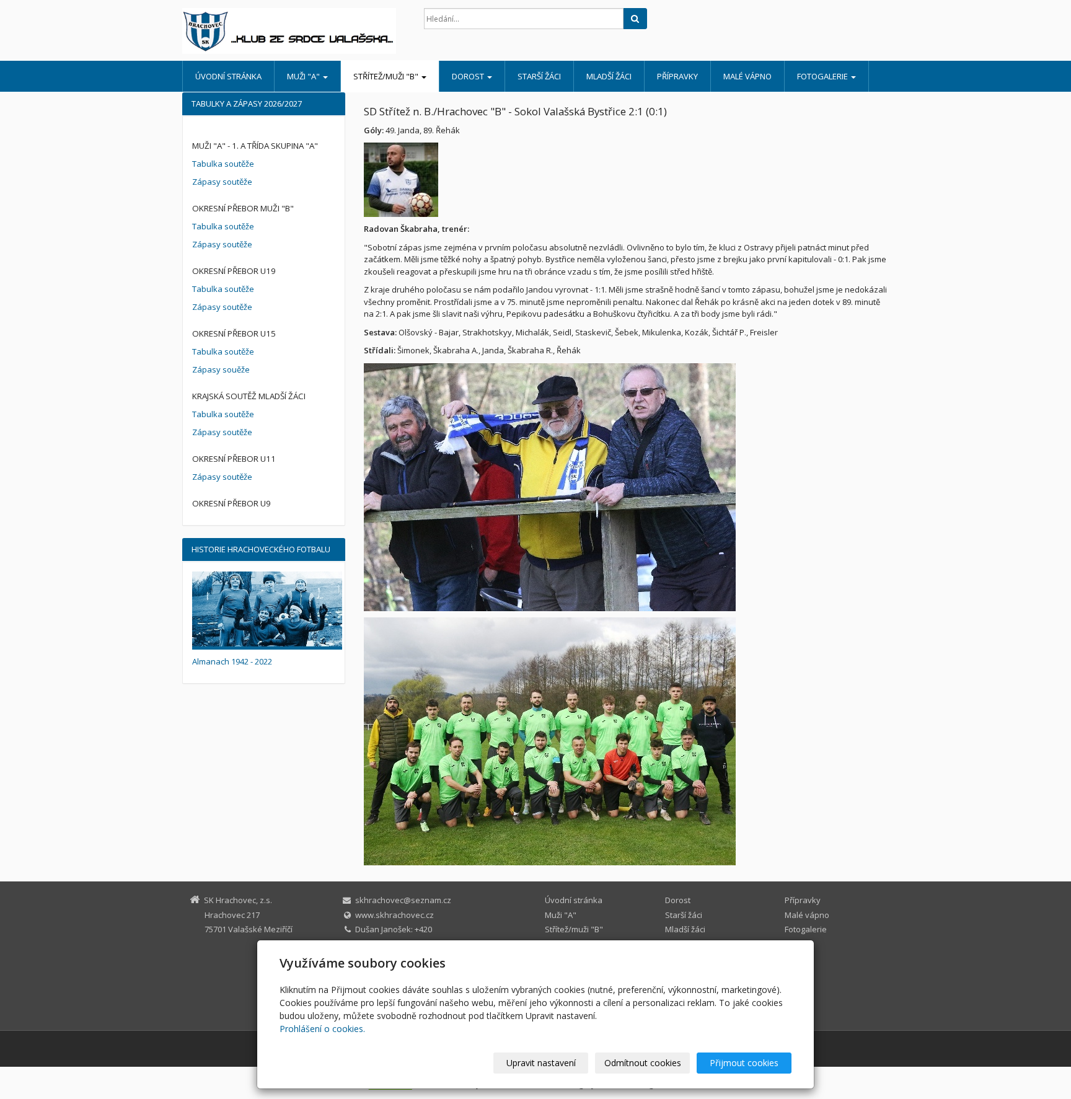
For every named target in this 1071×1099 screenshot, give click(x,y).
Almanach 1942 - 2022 (232, 661)
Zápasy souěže (221, 369)
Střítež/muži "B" (386, 76)
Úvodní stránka (228, 76)
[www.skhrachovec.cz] (293, 31)
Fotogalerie (823, 76)
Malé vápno (747, 76)
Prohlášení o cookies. (322, 1029)
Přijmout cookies (744, 1063)
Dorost (469, 76)
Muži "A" (304, 76)
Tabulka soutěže (223, 163)
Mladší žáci (609, 76)
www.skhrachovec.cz (394, 914)
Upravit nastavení (541, 1063)
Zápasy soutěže (222, 181)
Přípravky (677, 76)
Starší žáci (539, 76)
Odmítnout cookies (642, 1063)
